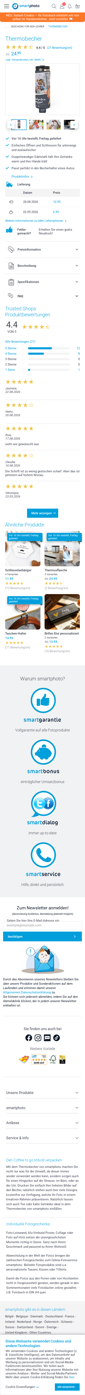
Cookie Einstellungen (20, 1387)
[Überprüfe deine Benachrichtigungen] (70, 5)
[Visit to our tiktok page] (56, 1037)
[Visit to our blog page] (47, 1037)
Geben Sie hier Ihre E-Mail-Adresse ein (33, 920)
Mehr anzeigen (41, 513)
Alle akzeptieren (66, 1386)
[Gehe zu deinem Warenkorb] (77, 5)
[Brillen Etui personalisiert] (62, 612)
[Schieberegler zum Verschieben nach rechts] (74, 124)
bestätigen (15, 936)
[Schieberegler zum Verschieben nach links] (11, 124)
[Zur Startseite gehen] (25, 6)
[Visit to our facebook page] (28, 1037)
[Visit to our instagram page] (38, 1037)
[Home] (6, 26)
